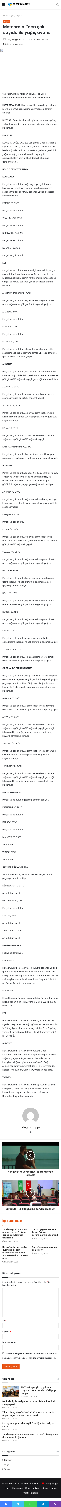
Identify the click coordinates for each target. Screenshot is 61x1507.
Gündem (8, 1460)
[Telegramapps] (19, 4)
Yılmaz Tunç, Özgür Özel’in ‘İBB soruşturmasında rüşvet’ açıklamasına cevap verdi (28, 1414)
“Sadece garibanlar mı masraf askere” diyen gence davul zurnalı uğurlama (14, 1233)
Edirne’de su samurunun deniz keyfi (44, 1248)
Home (7, 1488)
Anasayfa (9, 15)
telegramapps (12, 39)
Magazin (8, 1464)
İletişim (35, 1488)
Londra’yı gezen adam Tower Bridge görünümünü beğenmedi (45, 1232)
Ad (4, 1320)
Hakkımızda (17, 1488)
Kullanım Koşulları (49, 1488)
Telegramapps (52, 1483)
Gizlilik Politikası (30, 1493)
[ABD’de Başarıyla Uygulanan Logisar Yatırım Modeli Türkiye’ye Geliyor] (10, 1391)
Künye (27, 1488)
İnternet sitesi (9, 1342)
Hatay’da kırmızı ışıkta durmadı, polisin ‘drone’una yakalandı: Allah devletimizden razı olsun (15, 1253)
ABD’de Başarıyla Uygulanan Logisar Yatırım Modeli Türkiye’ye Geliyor (39, 1390)
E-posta (6, 1331)
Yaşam (18, 15)
